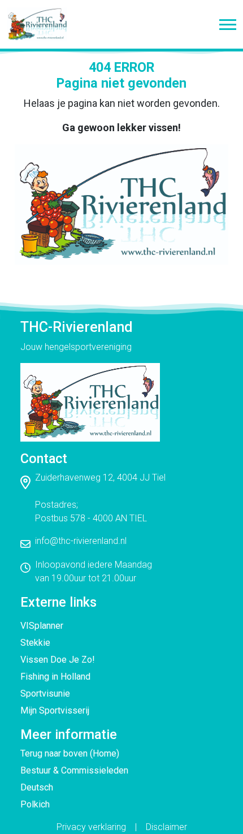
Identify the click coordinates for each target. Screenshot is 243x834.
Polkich (35, 804)
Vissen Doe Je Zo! (57, 659)
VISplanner (41, 625)
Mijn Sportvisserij (54, 710)
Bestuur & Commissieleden (74, 770)
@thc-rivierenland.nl (88, 540)
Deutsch (36, 787)
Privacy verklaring (91, 827)
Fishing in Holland (55, 676)
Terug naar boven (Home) (69, 753)
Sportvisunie (45, 693)
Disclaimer (166, 827)
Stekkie (35, 642)
